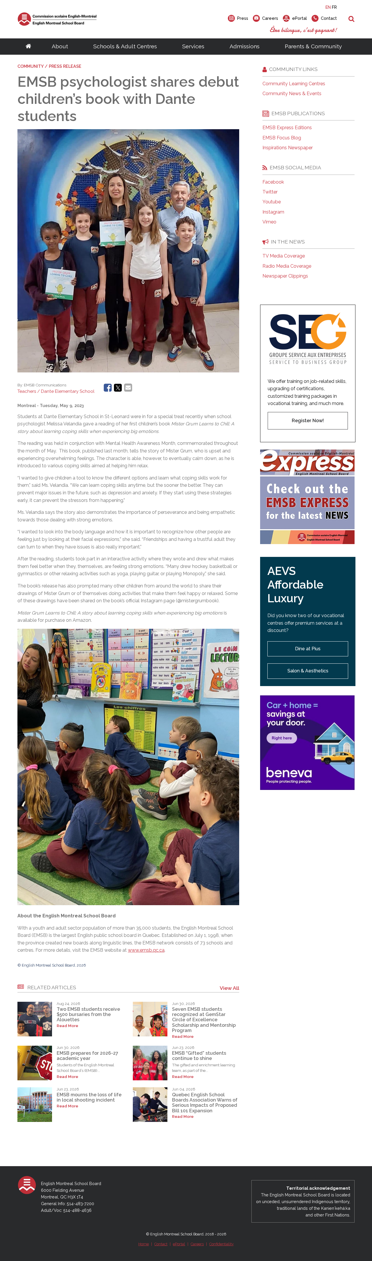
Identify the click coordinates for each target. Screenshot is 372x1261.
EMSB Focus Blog (281, 138)
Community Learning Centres (293, 83)
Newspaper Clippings (285, 276)
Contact (160, 1244)
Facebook (273, 182)
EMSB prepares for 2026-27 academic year (87, 1055)
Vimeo (269, 222)
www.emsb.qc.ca (146, 950)
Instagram (273, 212)
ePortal (179, 1244)
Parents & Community (313, 46)
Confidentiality (221, 1244)
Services (193, 46)
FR (334, 7)
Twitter (270, 192)
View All (229, 988)
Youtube (271, 202)
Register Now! (308, 420)
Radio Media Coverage (286, 266)
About (60, 46)
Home (143, 1244)
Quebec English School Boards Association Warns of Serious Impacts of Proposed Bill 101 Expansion (204, 1102)
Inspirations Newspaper (287, 147)
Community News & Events (291, 93)
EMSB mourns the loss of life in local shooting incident (89, 1097)
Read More (67, 1026)
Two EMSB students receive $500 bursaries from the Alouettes (88, 1014)
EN (328, 7)
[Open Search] (351, 19)
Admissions (245, 46)
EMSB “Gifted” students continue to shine (199, 1055)
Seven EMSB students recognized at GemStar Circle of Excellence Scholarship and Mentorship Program (204, 1019)
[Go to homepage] (28, 46)
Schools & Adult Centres (125, 46)
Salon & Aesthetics (307, 671)
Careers (197, 1244)
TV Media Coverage (283, 256)
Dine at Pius (308, 648)
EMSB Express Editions (287, 127)
